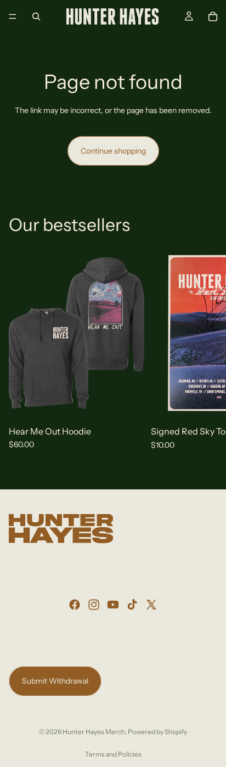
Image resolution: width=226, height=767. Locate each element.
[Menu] (12, 16)
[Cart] (213, 16)
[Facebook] (74, 604)
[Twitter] (151, 604)
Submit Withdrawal (55, 681)
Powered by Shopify (157, 731)
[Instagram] (93, 604)
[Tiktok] (132, 604)
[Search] (36, 16)
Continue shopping (113, 151)
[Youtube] (113, 604)
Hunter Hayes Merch (94, 731)
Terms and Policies (113, 754)
